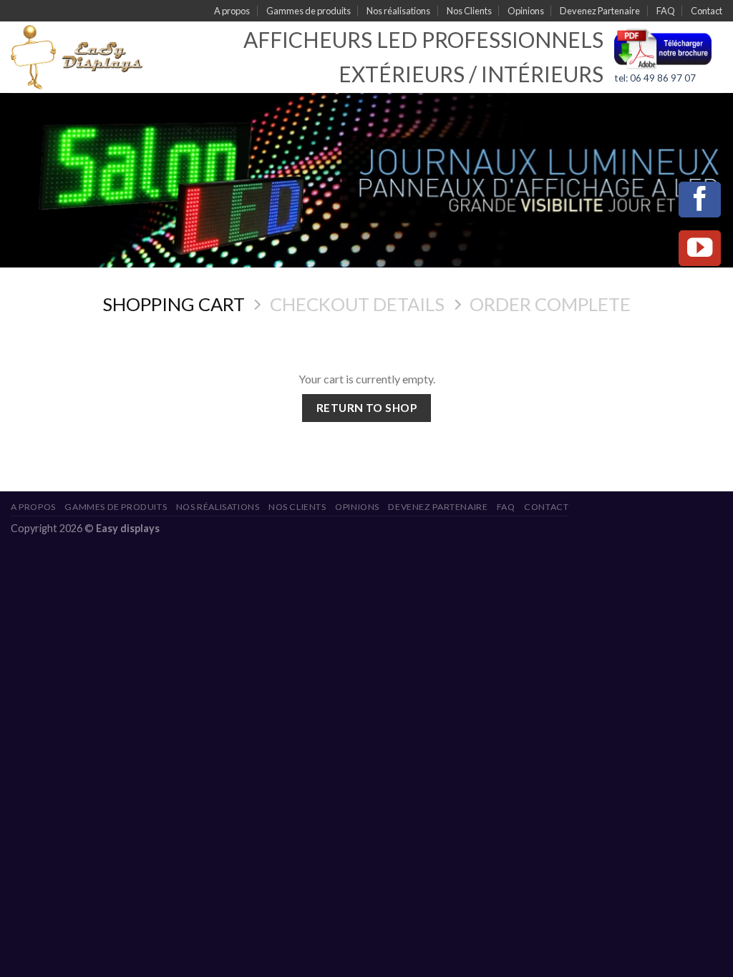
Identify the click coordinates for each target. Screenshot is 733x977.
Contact (706, 10)
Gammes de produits (308, 10)
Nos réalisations (398, 10)
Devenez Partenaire (600, 10)
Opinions (526, 10)
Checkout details (357, 304)
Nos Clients (469, 10)
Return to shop (366, 407)
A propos (232, 10)
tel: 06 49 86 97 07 (655, 78)
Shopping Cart (173, 304)
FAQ (665, 10)
